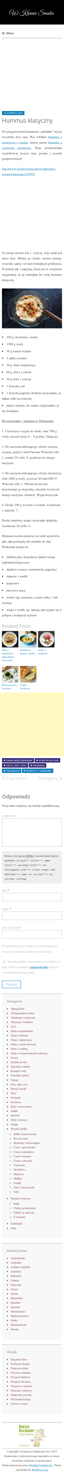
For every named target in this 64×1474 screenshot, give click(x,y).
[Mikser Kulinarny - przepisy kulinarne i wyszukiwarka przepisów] (32, 1446)
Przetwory (16, 1102)
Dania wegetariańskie (19, 760)
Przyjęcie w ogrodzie (21, 1386)
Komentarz (9, 815)
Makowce (19, 1174)
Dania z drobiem (19, 1035)
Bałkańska (16, 1275)
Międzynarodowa (20, 1316)
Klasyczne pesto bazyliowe (9, 686)
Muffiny (18, 1178)
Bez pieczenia (21, 1138)
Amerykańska (18, 1258)
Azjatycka (16, 1271)
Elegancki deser (19, 1359)
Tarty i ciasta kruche (24, 1187)
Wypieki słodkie (19, 1128)
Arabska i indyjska (20, 1267)
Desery (14, 1057)
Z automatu (19, 1217)
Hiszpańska (17, 1298)
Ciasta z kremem (22, 1156)
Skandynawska (18, 1324)
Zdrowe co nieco (19, 1403)
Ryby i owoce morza (21, 1106)
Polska (14, 1320)
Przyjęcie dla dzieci (21, 1381)
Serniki (17, 1183)
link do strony (11, 927)
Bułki (16, 1203)
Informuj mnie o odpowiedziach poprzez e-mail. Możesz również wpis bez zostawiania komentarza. (32, 967)
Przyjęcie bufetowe (20, 1377)
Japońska (15, 1307)
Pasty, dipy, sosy (16, 765)
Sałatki (14, 1111)
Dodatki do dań (49, 760)
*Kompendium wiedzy (22, 1013)
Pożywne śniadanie (21, 1372)
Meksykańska (18, 1311)
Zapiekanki (16, 1223)
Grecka (14, 1293)
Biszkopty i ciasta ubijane (27, 1143)
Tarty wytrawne (19, 1119)
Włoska (15, 1329)
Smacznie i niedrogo (21, 1390)
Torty (16, 1191)
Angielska (16, 1262)
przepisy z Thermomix (39, 771)
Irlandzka (15, 1302)
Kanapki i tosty (18, 1071)
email (5, 909)
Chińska (15, 1280)
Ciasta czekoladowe (24, 1151)
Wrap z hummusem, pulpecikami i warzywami (8, 655)
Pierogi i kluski (18, 1088)
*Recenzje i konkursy (22, 1022)
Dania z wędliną (19, 1048)
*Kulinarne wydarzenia (23, 1017)
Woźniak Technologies (41, 1465)
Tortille (14, 1124)
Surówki (15, 1115)
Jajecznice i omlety (20, 1066)
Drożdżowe (20, 1169)
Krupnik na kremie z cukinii (27, 651)
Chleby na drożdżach (25, 1208)
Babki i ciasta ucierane (25, 1134)
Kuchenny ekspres (20, 1363)
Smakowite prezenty (21, 1394)
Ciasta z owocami (23, 1160)
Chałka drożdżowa (25, 686)
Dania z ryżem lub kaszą (23, 1044)
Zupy (13, 1228)
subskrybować (39, 967)
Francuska (16, 1284)
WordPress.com (40, 1469)
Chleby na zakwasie (24, 1212)
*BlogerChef (17, 1008)
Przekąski (39, 765)
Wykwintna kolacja (21, 1399)
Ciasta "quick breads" (25, 1147)
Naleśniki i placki (20, 1075)
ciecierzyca (13, 771)
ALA (13, 1026)
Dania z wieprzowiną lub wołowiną (29, 1053)
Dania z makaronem (21, 1039)
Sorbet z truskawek (42, 651)
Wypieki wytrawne (20, 1198)
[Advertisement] (32, 77)
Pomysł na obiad (19, 1368)
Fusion (14, 1289)
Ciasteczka (19, 1165)
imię (4, 890)
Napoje (14, 1080)
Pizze (13, 1093)
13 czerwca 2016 (13, 113)
